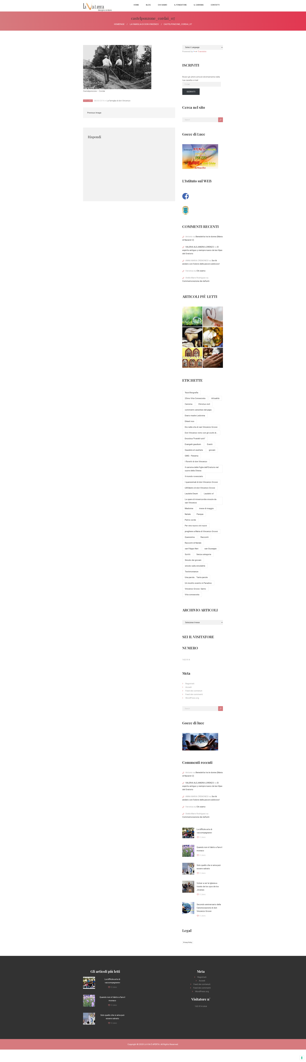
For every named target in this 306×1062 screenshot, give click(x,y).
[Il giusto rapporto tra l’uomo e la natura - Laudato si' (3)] (192, 317)
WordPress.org (192, 698)
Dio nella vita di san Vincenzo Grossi (201, 427)
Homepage (119, 24)
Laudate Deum (191, 493)
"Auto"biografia (191, 392)
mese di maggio (206, 508)
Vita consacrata (192, 594)
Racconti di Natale (193, 543)
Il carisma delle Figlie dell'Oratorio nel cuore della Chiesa (202, 469)
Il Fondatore (180, 5)
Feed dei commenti (194, 694)
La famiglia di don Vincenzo (144, 24)
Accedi (188, 687)
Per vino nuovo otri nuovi (196, 525)
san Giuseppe (210, 548)
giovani (212, 450)
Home (136, 5)
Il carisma (199, 5)
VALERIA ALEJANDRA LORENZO (199, 247)
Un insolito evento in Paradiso (198, 583)
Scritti (187, 554)
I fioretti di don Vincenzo (196, 461)
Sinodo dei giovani (193, 560)
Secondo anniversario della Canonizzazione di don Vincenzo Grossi (209, 907)
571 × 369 (88, 101)
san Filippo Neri (191, 548)
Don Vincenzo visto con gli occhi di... (201, 433)
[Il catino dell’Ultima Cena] (213, 337)
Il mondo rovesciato (194, 476)
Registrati (189, 683)
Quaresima (190, 537)
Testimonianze (191, 571)
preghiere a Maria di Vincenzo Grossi (201, 531)
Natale (188, 514)
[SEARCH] (220, 119)
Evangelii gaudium (193, 444)
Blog (148, 5)
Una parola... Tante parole (196, 577)
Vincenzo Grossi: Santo (195, 589)
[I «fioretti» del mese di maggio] (213, 358)
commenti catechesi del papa (198, 410)
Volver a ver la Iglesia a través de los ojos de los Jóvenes (208, 886)
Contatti (215, 5)
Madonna (189, 508)
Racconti (205, 537)
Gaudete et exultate (194, 450)
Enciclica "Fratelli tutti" (195, 438)
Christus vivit (204, 404)
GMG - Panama (191, 456)
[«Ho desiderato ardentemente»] (213, 317)
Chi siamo (162, 5)
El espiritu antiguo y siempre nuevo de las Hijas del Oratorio (202, 250)
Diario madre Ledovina (195, 415)
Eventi (210, 444)
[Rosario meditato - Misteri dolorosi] (192, 337)
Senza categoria (203, 554)
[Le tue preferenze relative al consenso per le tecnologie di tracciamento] (302, 1058)
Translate (202, 51)
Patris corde (190, 520)
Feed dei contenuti (193, 691)
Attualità (215, 398)
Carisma (188, 404)
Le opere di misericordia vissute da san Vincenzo (200, 501)
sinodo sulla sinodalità (195, 566)
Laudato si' (209, 493)
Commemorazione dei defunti (195, 281)
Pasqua (200, 514)
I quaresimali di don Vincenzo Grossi (201, 482)
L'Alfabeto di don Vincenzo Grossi (200, 488)
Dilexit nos (189, 421)
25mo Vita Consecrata (195, 398)
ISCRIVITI (191, 91)
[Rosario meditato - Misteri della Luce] (192, 358)
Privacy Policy (187, 942)
